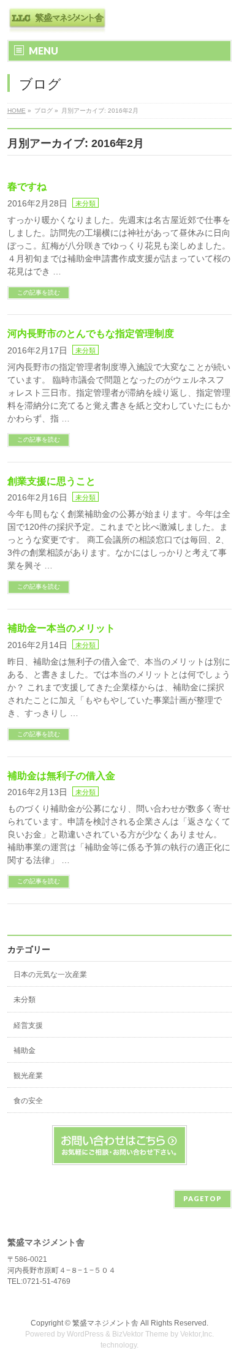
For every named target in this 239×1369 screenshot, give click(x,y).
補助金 (24, 1050)
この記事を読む (38, 292)
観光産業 (28, 1075)
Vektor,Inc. (197, 1334)
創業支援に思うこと (51, 481)
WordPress (85, 1334)
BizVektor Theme (140, 1334)
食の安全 (28, 1100)
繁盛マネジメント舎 (105, 1323)
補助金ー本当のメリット (61, 628)
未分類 (85, 203)
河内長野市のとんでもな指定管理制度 (90, 333)
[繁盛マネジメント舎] (57, 20)
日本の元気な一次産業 (50, 974)
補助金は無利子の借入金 (61, 776)
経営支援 (28, 1025)
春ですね (27, 186)
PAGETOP (202, 1198)
